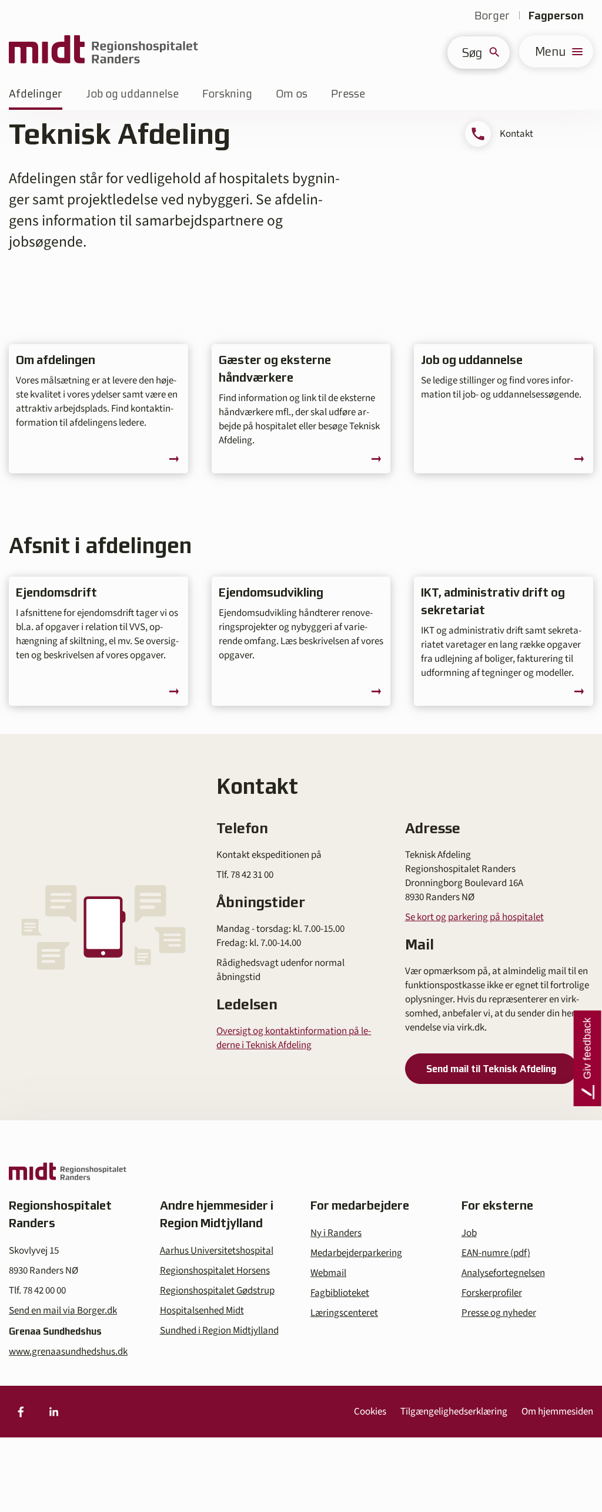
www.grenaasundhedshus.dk (68, 1352)
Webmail (328, 1273)
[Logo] (103, 51)
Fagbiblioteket (339, 1293)
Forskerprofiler (491, 1293)
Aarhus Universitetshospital (216, 1251)
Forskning (227, 93)
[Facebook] (20, 1411)
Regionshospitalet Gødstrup (217, 1291)
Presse (348, 93)
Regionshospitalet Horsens (215, 1271)
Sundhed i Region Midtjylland (219, 1331)
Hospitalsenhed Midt (202, 1311)
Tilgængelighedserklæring (453, 1412)
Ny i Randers (336, 1233)
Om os (291, 93)
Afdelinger (35, 93)
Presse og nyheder (498, 1313)
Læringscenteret (344, 1313)
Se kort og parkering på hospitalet (474, 917)
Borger (492, 15)
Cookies (370, 1412)
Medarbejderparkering (356, 1253)
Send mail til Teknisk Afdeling (491, 1069)
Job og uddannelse (132, 93)
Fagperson (556, 15)
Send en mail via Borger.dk (63, 1311)
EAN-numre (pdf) (495, 1253)
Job (469, 1233)
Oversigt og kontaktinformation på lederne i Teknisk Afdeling (293, 1038)
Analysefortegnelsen (503, 1273)
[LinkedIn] (53, 1411)
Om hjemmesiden (557, 1412)
